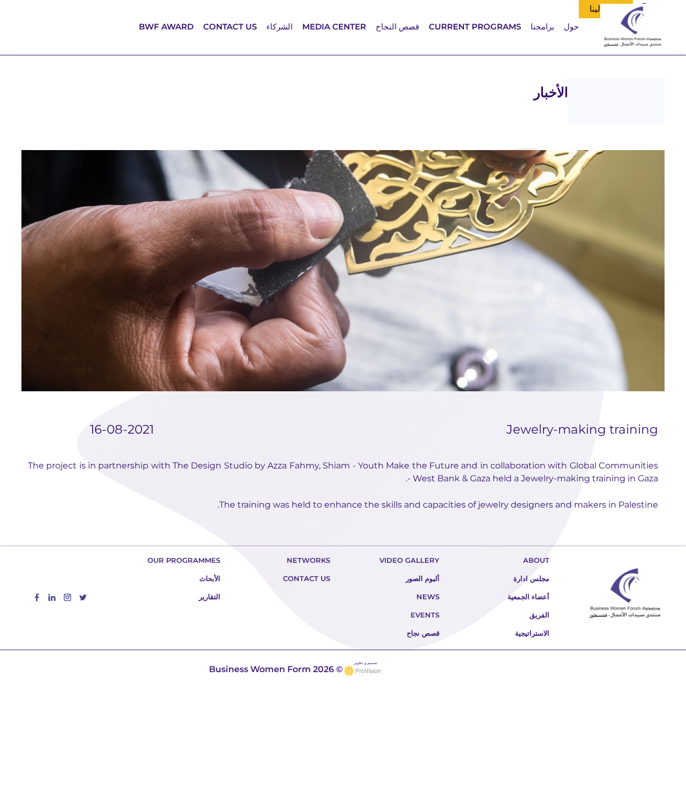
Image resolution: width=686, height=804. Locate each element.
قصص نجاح (423, 633)
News (427, 596)
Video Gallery (409, 560)
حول (571, 26)
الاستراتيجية (532, 633)
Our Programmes (183, 560)
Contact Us (230, 26)
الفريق (539, 615)
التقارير (209, 596)
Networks (308, 560)
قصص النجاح (397, 26)
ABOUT (536, 560)
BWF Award (166, 26)
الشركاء (279, 26)
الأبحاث (209, 578)
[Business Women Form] (632, 27)
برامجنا (542, 26)
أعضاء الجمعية (528, 596)
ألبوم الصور (422, 578)
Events (425, 615)
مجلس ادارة (531, 578)
